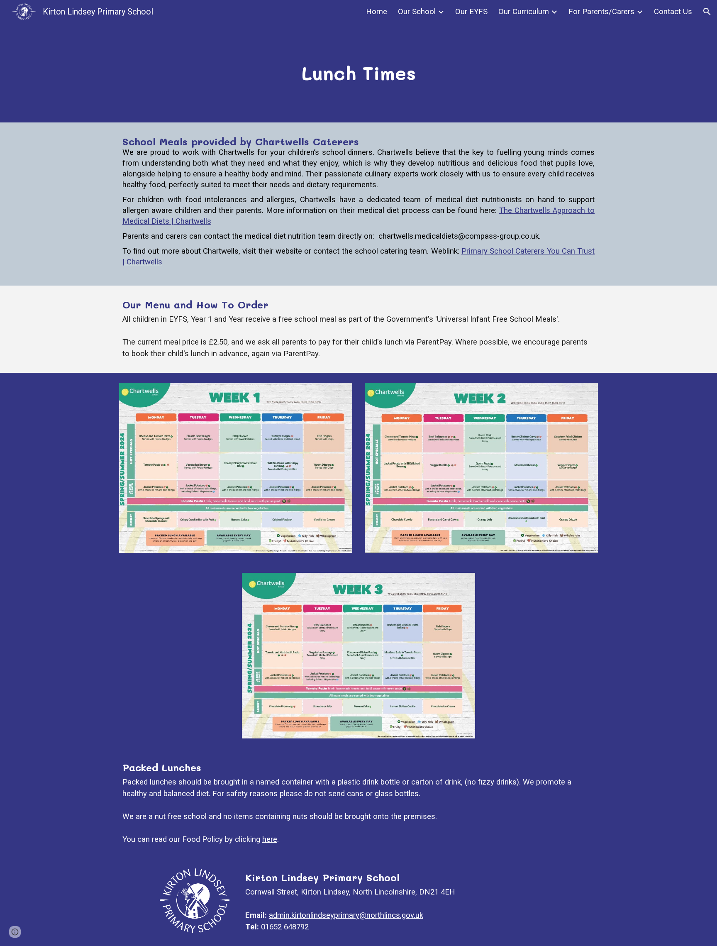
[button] (707, 12)
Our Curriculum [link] (523, 11)
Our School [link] (417, 11)
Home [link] (376, 11)
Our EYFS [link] (471, 11)
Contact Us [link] (673, 11)
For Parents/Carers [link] (601, 11)
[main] (358, 72)
